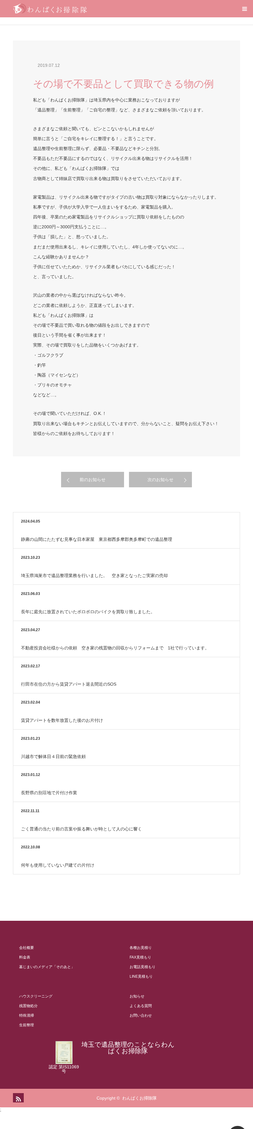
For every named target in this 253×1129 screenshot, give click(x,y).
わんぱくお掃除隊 (139, 1098)
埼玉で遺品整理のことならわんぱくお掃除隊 (128, 1047)
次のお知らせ (160, 479)
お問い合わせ (141, 1015)
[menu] (244, 8)
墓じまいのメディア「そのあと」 (47, 967)
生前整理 (26, 1025)
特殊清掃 (26, 1015)
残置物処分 (28, 1006)
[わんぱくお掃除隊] (50, 8)
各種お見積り (141, 948)
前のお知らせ (93, 479)
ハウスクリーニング (35, 996)
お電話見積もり (143, 967)
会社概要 (26, 948)
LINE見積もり (141, 976)
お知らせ (137, 996)
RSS (17, 1097)
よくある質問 (141, 1006)
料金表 (24, 957)
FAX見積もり (140, 957)
